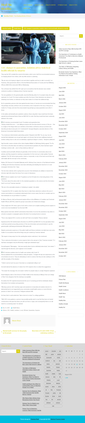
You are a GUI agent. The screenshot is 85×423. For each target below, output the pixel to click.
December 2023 (63, 166)
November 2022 (63, 207)
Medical (58, 383)
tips (46, 399)
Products (58, 389)
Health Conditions (64, 290)
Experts (48, 367)
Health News (27, 5)
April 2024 (61, 151)
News (53, 386)
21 (77, 364)
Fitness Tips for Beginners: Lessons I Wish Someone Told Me (31, 409)
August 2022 (62, 218)
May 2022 (61, 230)
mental (46, 386)
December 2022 (63, 203)
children (59, 354)
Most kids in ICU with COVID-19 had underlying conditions (43, 332)
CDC (8, 310)
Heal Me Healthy (6, 6)
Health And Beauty (64, 283)
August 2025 (62, 110)
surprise (37, 310)
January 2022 (62, 245)
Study (59, 396)
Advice (5, 310)
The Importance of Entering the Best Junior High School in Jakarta (71, 62)
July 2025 (61, 114)
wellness (48, 402)
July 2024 (61, 140)
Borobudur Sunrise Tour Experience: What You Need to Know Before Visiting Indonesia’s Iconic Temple (70, 73)
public (54, 393)
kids (54, 376)
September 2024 (63, 132)
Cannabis (53, 351)
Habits (58, 370)
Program (47, 393)
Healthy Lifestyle (63, 304)
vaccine (59, 399)
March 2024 (62, 155)
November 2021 (63, 252)
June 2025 (61, 117)
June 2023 (61, 181)
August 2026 (62, 88)
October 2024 (62, 129)
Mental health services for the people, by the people (15, 332)
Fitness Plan (62, 5)
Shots (53, 396)
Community (49, 357)
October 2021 (62, 256)
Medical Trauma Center (58, 419)
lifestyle (48, 380)
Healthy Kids (39, 5)
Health (12, 310)
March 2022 (62, 237)
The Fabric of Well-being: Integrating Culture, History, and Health (69, 67)
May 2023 (61, 185)
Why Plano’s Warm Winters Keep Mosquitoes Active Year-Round (31, 399)
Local (21, 310)
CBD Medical (62, 276)
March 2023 (62, 192)
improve (47, 376)
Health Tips (73, 5)
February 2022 (63, 241)
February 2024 (63, 159)
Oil (46, 389)
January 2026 (62, 102)
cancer (46, 351)
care (60, 351)
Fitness (58, 367)
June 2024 (61, 144)
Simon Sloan (16, 321)
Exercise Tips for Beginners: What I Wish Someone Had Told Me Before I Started (31, 392)
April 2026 (61, 95)
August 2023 (62, 177)
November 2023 (63, 170)
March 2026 (62, 99)
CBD (46, 354)
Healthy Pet (62, 307)
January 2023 (62, 200)
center (52, 354)
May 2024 (61, 147)
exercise (58, 364)
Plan (52, 389)
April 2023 (61, 188)
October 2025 (62, 106)
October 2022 (62, 211)
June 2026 (61, 91)
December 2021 (63, 248)
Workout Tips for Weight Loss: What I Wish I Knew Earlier (30, 404)
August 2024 (62, 136)
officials (26, 310)
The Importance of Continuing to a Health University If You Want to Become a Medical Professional (71, 56)
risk (60, 393)
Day (54, 360)
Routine (47, 396)
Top (52, 399)
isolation (17, 310)
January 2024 (62, 162)
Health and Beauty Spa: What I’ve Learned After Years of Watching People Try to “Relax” (31, 385)
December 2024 (63, 121)
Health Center (51, 5)
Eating (48, 364)
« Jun (66, 377)
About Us (26, 8)
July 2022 (61, 222)
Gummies (48, 370)
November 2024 (63, 125)
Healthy (53, 373)
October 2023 (62, 174)
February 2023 (63, 196)
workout (58, 402)
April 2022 (61, 233)
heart (60, 373)
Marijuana (48, 383)
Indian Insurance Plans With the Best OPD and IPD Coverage (70, 49)
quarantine (32, 310)
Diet (60, 360)
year (53, 406)
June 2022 (61, 226)
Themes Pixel (35, 419)
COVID (58, 357)
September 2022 (63, 215)
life (60, 376)
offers (59, 386)
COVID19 (47, 360)
